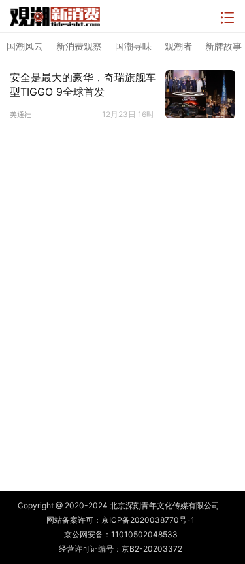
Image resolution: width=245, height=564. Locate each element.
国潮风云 (25, 46)
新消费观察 (79, 46)
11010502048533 (144, 534)
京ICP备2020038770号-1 (148, 520)
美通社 (20, 114)
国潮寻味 (133, 46)
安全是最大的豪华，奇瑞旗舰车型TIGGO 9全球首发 (83, 84)
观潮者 (178, 46)
